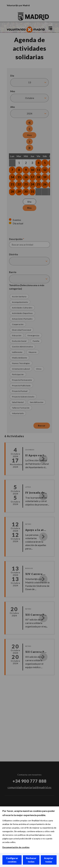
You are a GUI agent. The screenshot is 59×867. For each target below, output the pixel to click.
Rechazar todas (31, 860)
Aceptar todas (48, 860)
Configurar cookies (12, 860)
